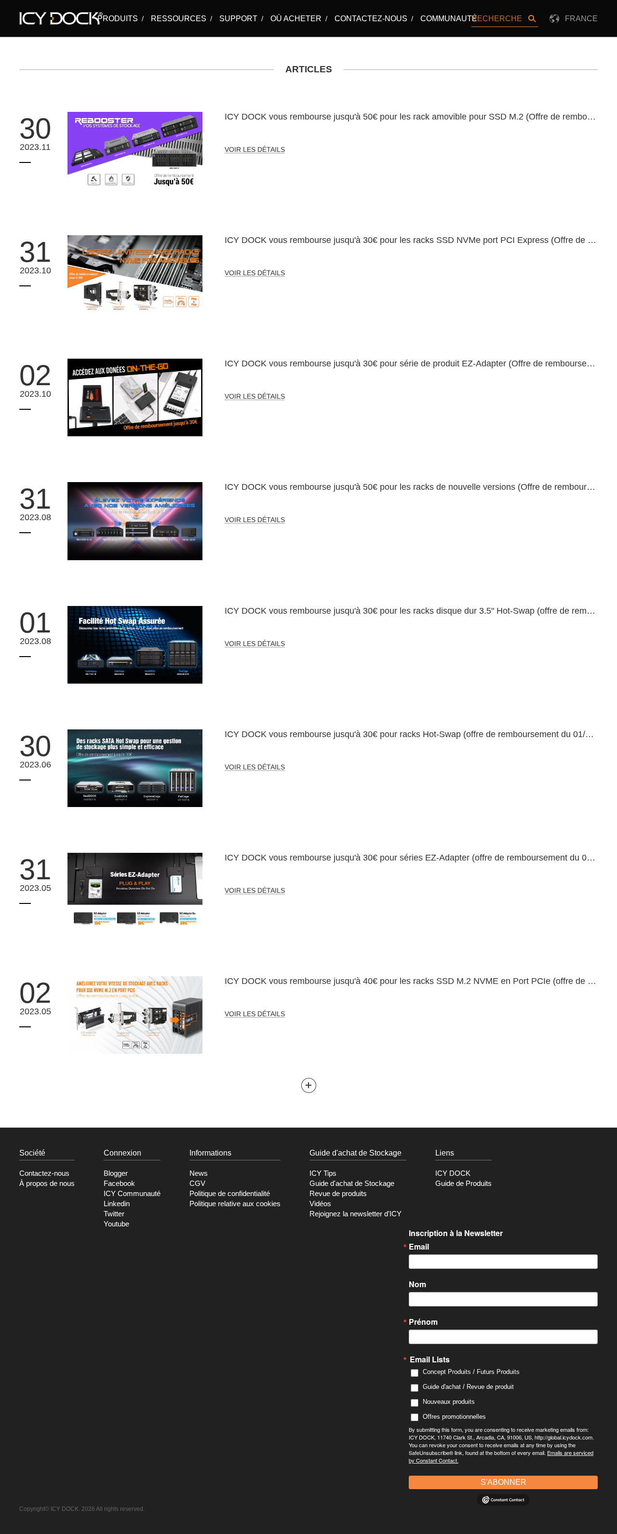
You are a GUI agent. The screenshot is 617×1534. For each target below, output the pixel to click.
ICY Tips (322, 1173)
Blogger (116, 1173)
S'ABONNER (503, 1482)
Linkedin (117, 1204)
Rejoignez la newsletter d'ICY (355, 1214)
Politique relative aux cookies (235, 1204)
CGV (197, 1183)
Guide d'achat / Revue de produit (468, 1386)
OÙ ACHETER (296, 18)
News (198, 1173)
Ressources (178, 18)
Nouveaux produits (449, 1401)
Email (419, 1247)
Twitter (114, 1214)
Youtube (116, 1224)
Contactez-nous (371, 18)
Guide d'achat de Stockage (351, 1183)
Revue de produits (338, 1194)
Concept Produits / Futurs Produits (471, 1371)
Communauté (448, 18)
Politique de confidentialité (229, 1194)
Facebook (119, 1183)
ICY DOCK (452, 1173)
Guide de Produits (463, 1183)
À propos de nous (47, 1183)
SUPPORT (238, 18)
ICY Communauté (132, 1194)
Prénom (423, 1322)
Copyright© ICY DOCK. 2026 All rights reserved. (82, 1509)
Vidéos (320, 1204)
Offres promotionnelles (454, 1416)
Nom (417, 1284)
